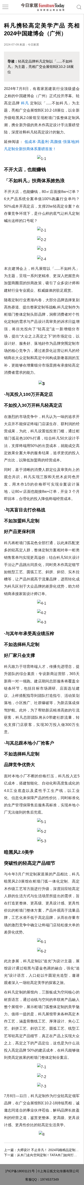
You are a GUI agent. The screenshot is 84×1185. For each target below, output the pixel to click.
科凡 (25, 103)
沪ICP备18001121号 (20, 1171)
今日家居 (33, 44)
